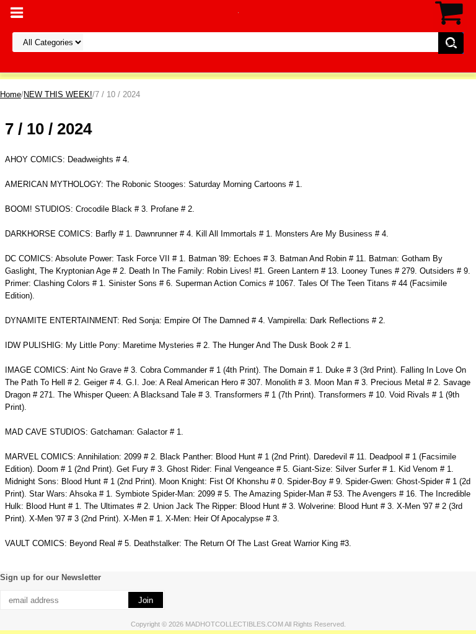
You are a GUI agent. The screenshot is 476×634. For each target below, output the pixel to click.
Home (10, 94)
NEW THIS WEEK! (58, 94)
